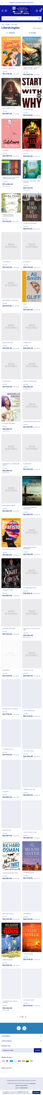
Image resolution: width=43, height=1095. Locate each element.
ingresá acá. (33, 1083)
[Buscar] (39, 18)
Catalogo (8, 24)
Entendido (36, 1092)
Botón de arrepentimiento (22, 1085)
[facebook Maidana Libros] (24, 1028)
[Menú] (3, 11)
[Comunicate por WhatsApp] (6, 11)
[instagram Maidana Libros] (19, 1028)
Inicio (3, 24)
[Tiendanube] (21, 1088)
